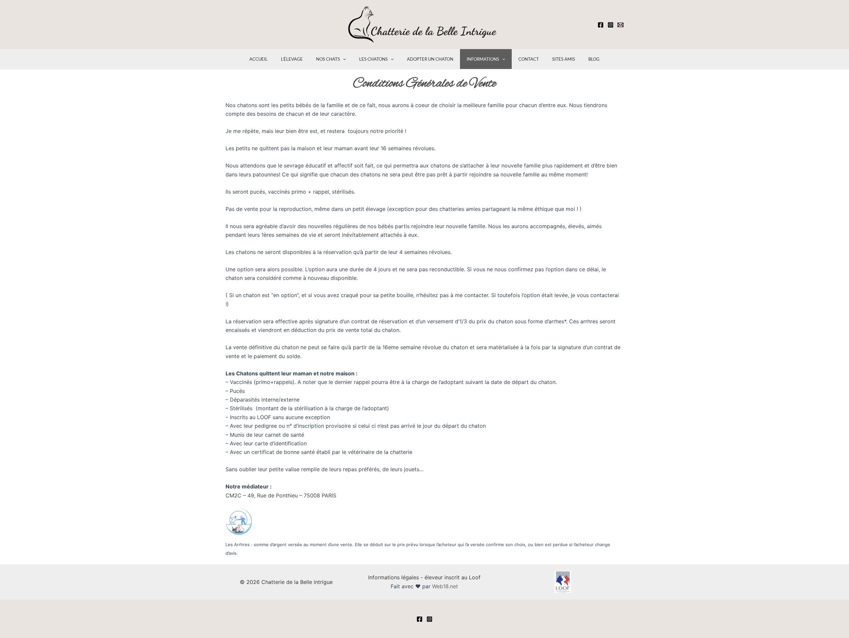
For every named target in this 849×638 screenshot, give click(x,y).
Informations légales (393, 577)
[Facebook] (601, 25)
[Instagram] (611, 25)
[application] (343, 59)
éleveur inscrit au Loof (452, 577)
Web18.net (445, 586)
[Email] (620, 25)
